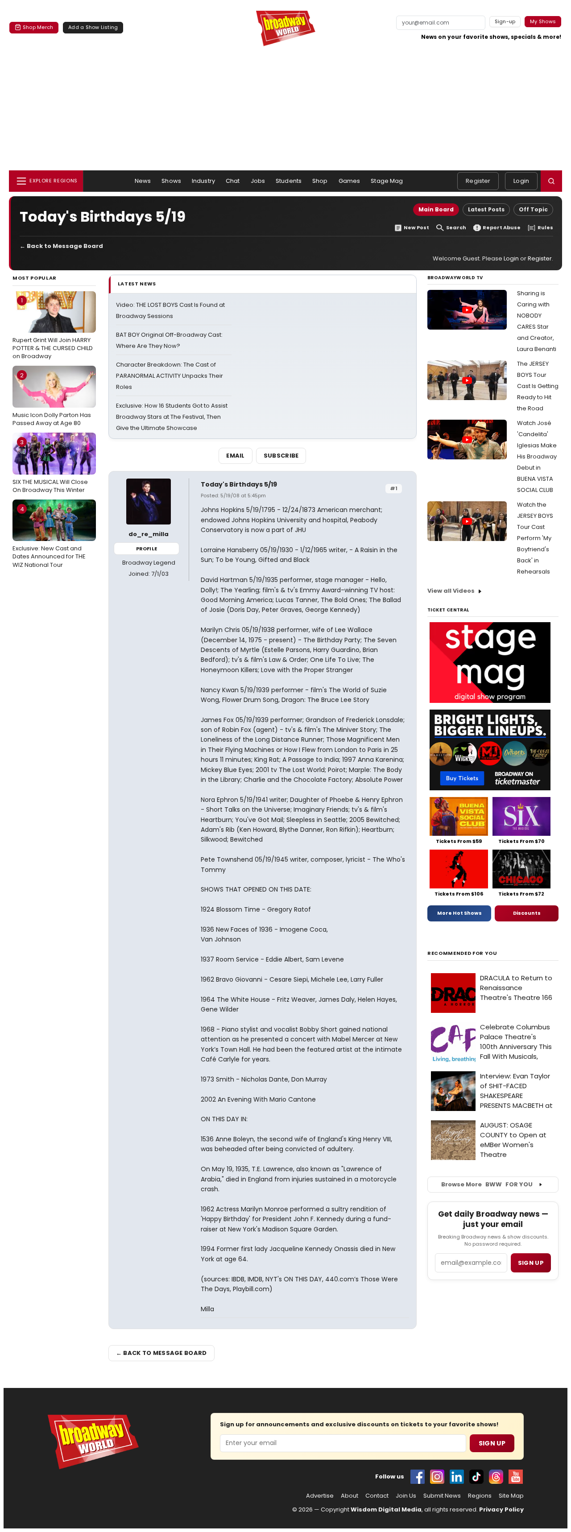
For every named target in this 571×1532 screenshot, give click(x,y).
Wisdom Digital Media (386, 1509)
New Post (416, 228)
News (143, 181)
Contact (377, 1496)
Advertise (320, 1496)
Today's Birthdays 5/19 (239, 484)
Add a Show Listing (93, 27)
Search (456, 228)
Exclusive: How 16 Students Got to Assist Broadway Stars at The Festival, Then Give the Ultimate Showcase (172, 416)
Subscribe (281, 455)
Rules (545, 228)
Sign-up (505, 21)
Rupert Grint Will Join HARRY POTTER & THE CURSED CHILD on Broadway (52, 328)
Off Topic (533, 209)
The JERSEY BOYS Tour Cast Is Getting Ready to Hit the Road (538, 386)
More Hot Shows (459, 913)
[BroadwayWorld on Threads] (496, 1477)
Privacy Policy (501, 1509)
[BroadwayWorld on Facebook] (418, 1477)
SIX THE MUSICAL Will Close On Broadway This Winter (50, 466)
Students (289, 181)
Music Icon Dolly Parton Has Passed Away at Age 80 (51, 399)
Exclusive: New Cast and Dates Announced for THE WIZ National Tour (49, 537)
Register (478, 181)
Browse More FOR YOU (487, 1184)
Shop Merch (38, 27)
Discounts (527, 913)
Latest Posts (486, 209)
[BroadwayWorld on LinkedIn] (457, 1477)
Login (521, 181)
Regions (480, 1496)
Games (349, 181)
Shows (171, 181)
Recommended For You (462, 953)
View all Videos (451, 590)
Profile (146, 548)
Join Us (406, 1496)
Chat (233, 181)
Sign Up (492, 1443)
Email (235, 455)
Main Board (436, 209)
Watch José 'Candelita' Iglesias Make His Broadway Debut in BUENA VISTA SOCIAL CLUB (537, 456)
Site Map (511, 1496)
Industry (203, 181)
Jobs (258, 181)
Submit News (442, 1496)
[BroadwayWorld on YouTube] (516, 1477)
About (349, 1496)
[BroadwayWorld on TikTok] (476, 1477)
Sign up (531, 1263)
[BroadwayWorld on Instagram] (437, 1477)
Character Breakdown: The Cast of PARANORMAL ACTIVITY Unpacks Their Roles (169, 375)
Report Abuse (502, 228)
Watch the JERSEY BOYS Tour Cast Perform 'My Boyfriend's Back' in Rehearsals (535, 538)
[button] (551, 181)
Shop (320, 181)
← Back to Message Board (61, 246)
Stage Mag (387, 181)
